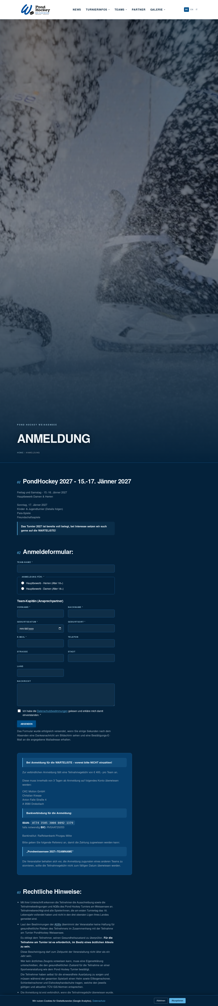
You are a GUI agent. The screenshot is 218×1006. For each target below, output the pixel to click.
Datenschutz (99, 1000)
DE (186, 9)
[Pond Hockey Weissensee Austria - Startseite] (35, 9)
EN (191, 9)
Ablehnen (161, 1000)
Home (20, 452)
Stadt (71, 651)
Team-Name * (25, 562)
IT (197, 9)
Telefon (73, 636)
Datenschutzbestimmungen (52, 711)
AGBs (57, 924)
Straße (22, 651)
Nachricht (24, 681)
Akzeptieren (177, 1000)
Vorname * (23, 607)
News (77, 9)
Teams (119, 9)
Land (20, 666)
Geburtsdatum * (27, 621)
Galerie (156, 9)
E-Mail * (22, 636)
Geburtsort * (77, 621)
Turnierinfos (96, 9)
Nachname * (75, 607)
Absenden (26, 723)
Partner (139, 9)
